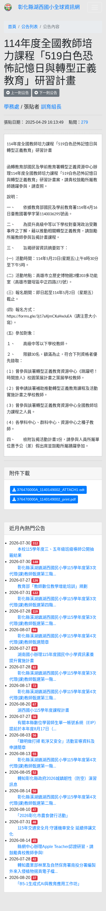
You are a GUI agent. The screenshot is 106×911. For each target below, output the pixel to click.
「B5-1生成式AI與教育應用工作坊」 (49, 884)
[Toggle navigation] (94, 7)
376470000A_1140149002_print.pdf (46, 499)
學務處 (11, 107)
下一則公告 (47, 93)
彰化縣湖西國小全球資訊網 (49, 7)
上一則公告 (19, 93)
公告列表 (29, 27)
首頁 (12, 27)
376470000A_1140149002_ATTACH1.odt (50, 490)
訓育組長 (51, 107)
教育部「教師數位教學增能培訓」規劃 (52, 586)
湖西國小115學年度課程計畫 (43, 710)
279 (84, 122)
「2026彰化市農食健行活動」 (43, 815)
